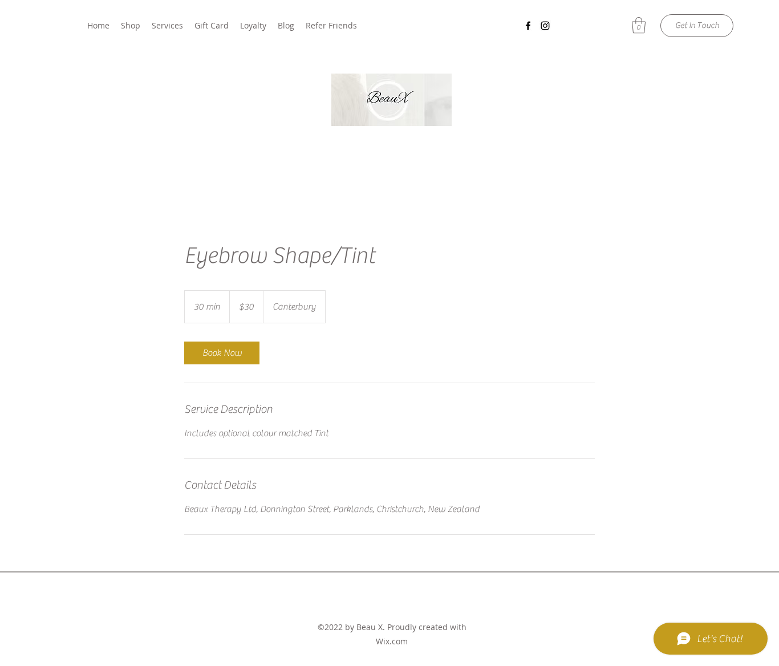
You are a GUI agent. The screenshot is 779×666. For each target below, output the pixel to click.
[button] (639, 25)
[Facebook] (528, 25)
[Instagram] (545, 25)
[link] (221, 353)
